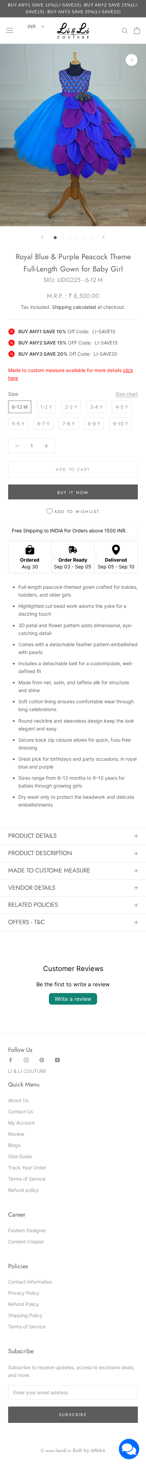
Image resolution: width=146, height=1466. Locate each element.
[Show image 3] (69, 237)
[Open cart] (137, 30)
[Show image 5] (83, 237)
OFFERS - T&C (26, 922)
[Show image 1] (55, 237)
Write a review (73, 998)
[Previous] (42, 237)
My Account (21, 1123)
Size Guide (20, 1156)
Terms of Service (26, 1179)
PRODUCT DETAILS (32, 835)
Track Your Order (27, 1167)
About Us (18, 1100)
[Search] (125, 30)
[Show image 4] (76, 237)
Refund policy (23, 1190)
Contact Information (30, 1282)
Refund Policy (23, 1304)
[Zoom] (132, 60)
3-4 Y (96, 407)
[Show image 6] (90, 237)
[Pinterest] (41, 1059)
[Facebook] (10, 1059)
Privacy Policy (23, 1293)
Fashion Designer (27, 1230)
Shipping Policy (25, 1315)
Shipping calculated (74, 307)
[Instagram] (26, 1059)
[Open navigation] (9, 30)
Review (16, 1134)
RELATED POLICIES (33, 904)
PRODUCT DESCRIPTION (40, 853)
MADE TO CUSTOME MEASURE (49, 870)
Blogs (14, 1145)
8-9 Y (94, 423)
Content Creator (26, 1241)
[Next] (104, 237)
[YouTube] (57, 1059)
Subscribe (73, 1415)
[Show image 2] (62, 237)
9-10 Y (120, 423)
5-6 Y (18, 423)
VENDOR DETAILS (31, 887)
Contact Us (20, 1111)
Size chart (126, 394)
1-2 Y (46, 407)
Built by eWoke (89, 1450)
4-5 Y (121, 407)
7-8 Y (68, 423)
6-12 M (20, 407)
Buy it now (73, 493)
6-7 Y (43, 423)
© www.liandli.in (56, 1450)
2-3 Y (71, 407)
